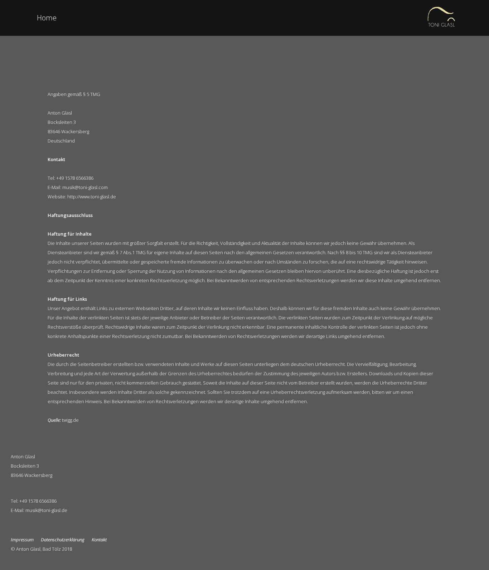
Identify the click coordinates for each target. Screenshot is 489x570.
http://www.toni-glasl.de (91, 196)
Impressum (22, 539)
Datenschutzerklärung (62, 539)
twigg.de (70, 420)
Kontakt (99, 539)
